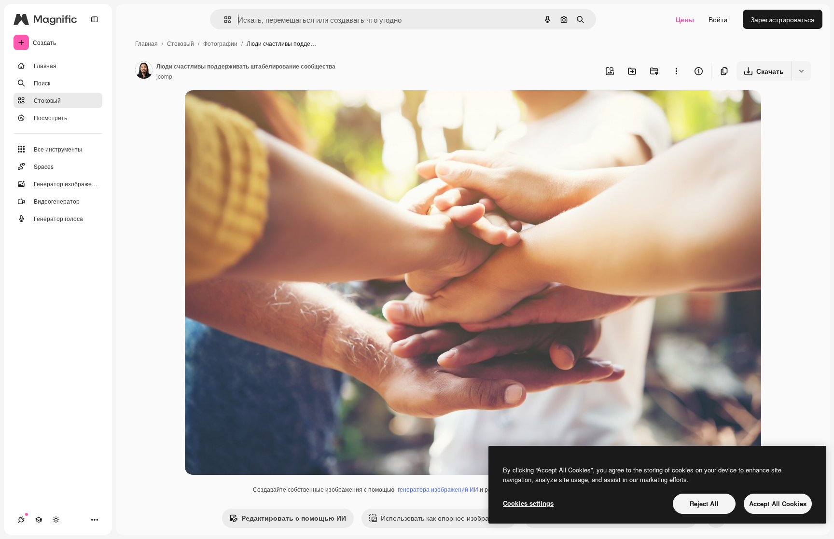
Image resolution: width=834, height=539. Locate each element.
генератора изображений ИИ (438, 489)
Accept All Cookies (777, 503)
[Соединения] (21, 519)
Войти (718, 19)
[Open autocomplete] (223, 19)
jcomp (164, 76)
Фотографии (220, 43)
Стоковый (180, 43)
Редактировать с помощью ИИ (293, 518)
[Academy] (38, 519)
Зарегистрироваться (783, 19)
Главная (146, 43)
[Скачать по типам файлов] (801, 71)
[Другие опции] (676, 71)
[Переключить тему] (56, 519)
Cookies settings (528, 503)
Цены (685, 19)
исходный (249, 109)
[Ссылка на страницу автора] (144, 71)
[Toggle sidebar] (94, 19)
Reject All (704, 503)
